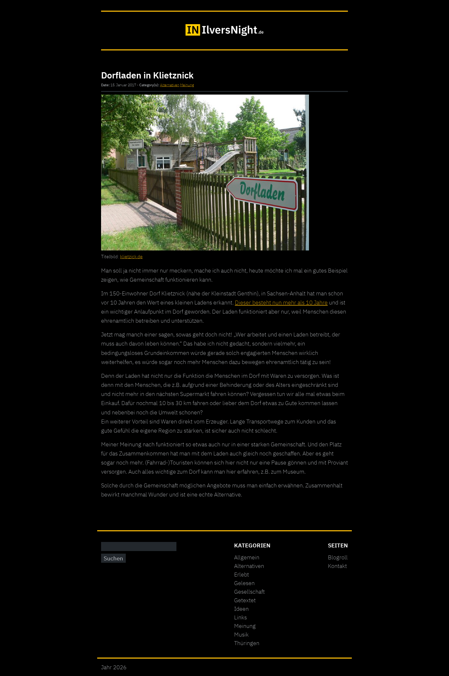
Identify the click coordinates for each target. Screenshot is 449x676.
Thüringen (246, 643)
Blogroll (338, 557)
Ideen (241, 608)
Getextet (245, 600)
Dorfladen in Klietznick (147, 75)
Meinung (187, 85)
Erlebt (241, 574)
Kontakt (337, 565)
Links (240, 617)
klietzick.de (131, 257)
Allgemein (246, 557)
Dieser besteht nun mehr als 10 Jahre (281, 302)
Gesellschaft (249, 591)
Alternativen (169, 85)
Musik (241, 634)
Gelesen (244, 583)
